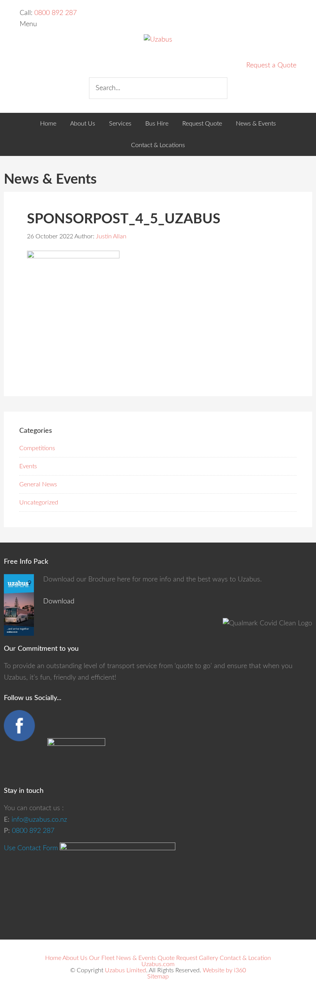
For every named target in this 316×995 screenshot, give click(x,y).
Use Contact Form (31, 848)
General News (38, 484)
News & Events (136, 958)
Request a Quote (271, 65)
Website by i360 (224, 970)
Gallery (208, 958)
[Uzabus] (158, 39)
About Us (74, 958)
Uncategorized (38, 502)
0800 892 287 (55, 13)
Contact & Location (245, 958)
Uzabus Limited (125, 970)
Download (58, 601)
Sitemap (158, 976)
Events (28, 466)
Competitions (37, 448)
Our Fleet (101, 958)
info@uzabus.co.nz (39, 819)
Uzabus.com (158, 964)
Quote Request (177, 958)
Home (53, 958)
